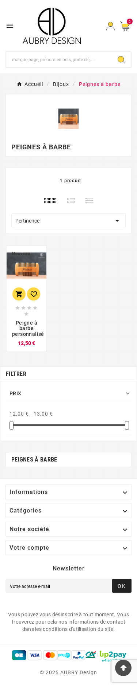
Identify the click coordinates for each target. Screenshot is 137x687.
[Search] (121, 60)
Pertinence (68, 220)
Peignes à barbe (34, 459)
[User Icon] (110, 26)
